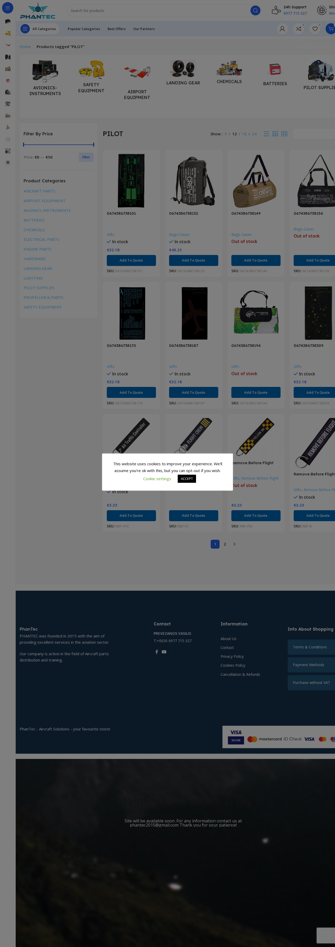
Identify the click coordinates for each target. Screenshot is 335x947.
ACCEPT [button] (187, 479)
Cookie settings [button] (157, 478)
